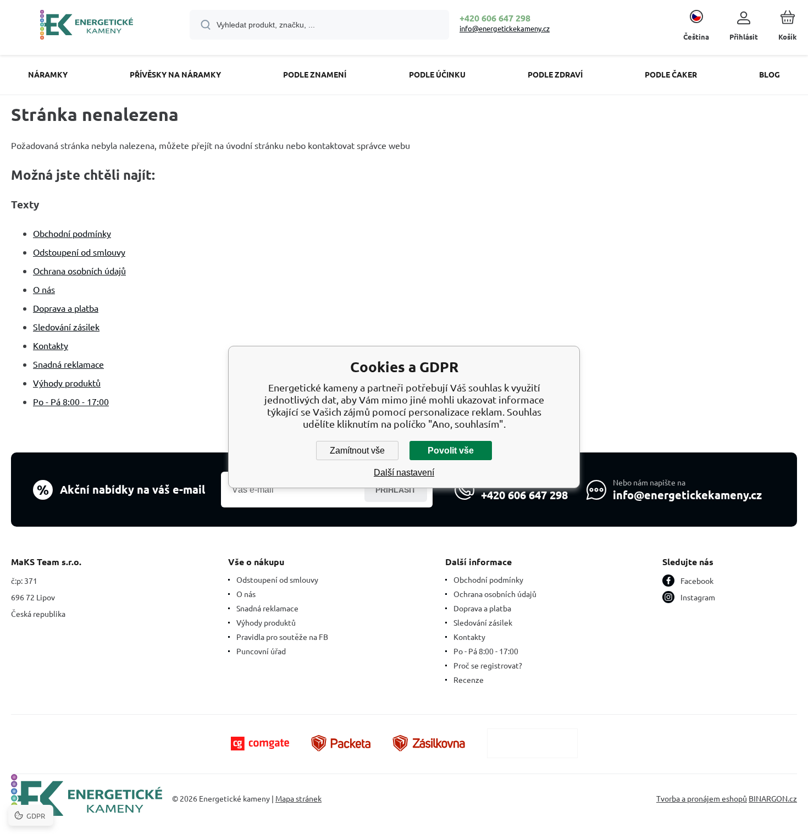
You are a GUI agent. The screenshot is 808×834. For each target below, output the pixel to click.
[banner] (86, 26)
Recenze (468, 679)
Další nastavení (404, 472)
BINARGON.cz (773, 798)
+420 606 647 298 (495, 18)
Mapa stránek (298, 798)
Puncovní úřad (261, 651)
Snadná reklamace (68, 363)
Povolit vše (451, 450)
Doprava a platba (65, 307)
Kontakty (50, 345)
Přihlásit (395, 489)
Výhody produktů (67, 382)
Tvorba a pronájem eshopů (701, 798)
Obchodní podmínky (72, 233)
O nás (44, 289)
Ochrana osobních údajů (79, 270)
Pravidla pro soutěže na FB (282, 637)
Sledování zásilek (66, 326)
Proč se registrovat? (487, 665)
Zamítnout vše (357, 450)
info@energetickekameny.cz (505, 28)
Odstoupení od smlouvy (79, 251)
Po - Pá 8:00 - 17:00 (71, 401)
